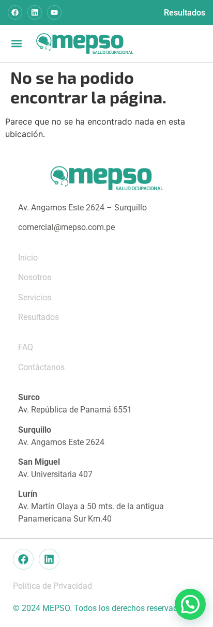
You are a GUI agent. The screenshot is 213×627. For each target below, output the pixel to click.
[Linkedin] (34, 12)
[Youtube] (54, 12)
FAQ (25, 347)
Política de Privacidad (52, 586)
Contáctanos (41, 367)
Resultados (184, 13)
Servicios (34, 297)
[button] (16, 43)
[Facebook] (15, 12)
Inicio (28, 258)
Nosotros (34, 277)
